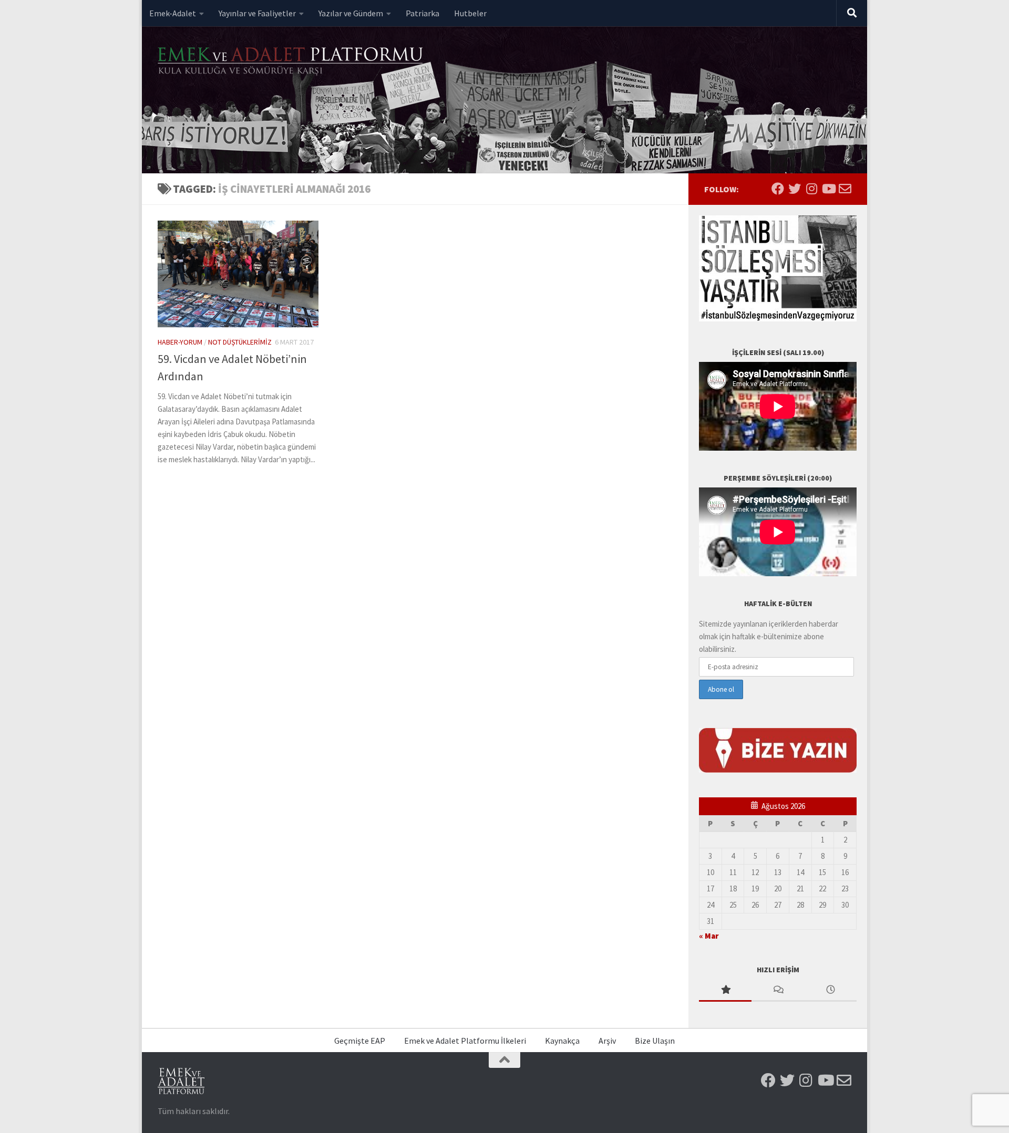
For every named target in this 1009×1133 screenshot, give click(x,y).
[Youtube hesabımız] (828, 188)
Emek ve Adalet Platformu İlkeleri (465, 1040)
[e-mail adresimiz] (845, 188)
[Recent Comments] (777, 990)
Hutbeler (470, 13)
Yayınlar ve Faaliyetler (257, 13)
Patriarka (422, 13)
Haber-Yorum (180, 342)
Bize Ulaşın (655, 1040)
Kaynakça (562, 1040)
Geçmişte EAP (359, 1040)
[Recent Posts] (830, 990)
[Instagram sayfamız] (811, 188)
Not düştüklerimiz (240, 342)
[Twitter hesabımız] (794, 188)
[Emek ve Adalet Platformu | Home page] (292, 61)
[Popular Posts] (725, 990)
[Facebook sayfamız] (777, 188)
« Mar (708, 936)
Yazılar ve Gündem (350, 13)
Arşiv (607, 1040)
